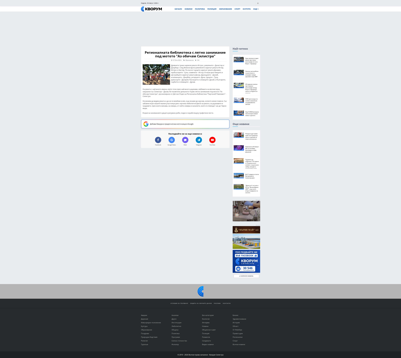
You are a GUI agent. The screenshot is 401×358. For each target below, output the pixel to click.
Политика (200, 9)
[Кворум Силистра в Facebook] (246, 261)
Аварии (144, 315)
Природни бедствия (149, 337)
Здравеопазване (239, 319)
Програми (176, 337)
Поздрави (145, 333)
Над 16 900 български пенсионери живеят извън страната (252, 113)
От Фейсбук (237, 330)
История (236, 322)
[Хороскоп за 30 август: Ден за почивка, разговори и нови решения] (239, 148)
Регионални (237, 337)
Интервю (205, 322)
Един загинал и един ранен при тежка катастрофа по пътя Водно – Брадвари (251, 60)
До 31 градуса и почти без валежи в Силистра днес (252, 176)
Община (175, 330)
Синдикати (206, 341)
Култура (247, 9)
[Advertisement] (200, 27)
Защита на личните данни (201, 303)
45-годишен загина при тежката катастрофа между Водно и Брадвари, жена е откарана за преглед (251, 88)
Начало (178, 9)
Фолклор (175, 344)
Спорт (237, 9)
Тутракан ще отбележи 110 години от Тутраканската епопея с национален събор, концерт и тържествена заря (252, 164)
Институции (176, 322)
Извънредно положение (151, 322)
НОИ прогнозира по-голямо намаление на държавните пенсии (251, 101)
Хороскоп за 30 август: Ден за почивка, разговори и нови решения (252, 149)
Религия (144, 341)
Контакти (227, 303)
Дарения (144, 319)
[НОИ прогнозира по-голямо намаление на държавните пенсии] (239, 100)
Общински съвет (209, 330)
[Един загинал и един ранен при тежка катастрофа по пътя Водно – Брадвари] (239, 59)
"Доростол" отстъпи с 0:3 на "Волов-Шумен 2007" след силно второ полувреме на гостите (251, 189)
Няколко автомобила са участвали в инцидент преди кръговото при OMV (251, 73)
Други (174, 319)
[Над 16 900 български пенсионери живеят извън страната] (239, 113)
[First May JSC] (246, 237)
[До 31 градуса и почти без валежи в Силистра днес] (239, 175)
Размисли (206, 337)
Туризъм (144, 344)
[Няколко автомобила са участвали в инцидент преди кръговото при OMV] (239, 72)
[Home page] (151, 9)
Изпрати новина (247, 276)
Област (236, 326)
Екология (206, 319)
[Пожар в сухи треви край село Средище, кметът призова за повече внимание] (239, 135)
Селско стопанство (179, 341)
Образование (225, 9)
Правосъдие (238, 333)
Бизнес (235, 315)
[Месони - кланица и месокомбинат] (246, 221)
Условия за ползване (179, 303)
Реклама (217, 303)
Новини (188, 9)
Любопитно (176, 326)
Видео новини (208, 344)
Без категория (208, 315)
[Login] (257, 3)
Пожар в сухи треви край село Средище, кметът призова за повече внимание (251, 136)
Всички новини (239, 344)
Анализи (175, 315)
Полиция (211, 9)
